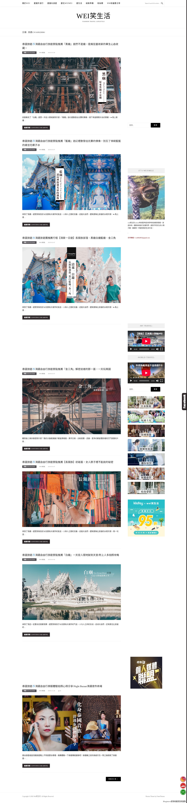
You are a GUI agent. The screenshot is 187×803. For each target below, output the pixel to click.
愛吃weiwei (67, 3)
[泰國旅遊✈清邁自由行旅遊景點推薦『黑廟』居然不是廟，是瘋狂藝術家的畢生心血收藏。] (71, 85)
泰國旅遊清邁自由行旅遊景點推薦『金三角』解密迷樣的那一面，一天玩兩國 (66, 369)
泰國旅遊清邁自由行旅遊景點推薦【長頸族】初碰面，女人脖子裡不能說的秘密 (67, 462)
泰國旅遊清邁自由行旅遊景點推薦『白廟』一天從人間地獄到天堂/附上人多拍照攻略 (70, 555)
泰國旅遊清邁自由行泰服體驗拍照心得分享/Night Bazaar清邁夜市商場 (62, 686)
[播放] (131, 349)
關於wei (26, 3)
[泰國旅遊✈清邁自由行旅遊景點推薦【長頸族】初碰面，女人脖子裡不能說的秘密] (71, 499)
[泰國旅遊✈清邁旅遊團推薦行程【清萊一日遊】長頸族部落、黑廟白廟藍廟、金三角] (71, 275)
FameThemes (161, 796)
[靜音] (157, 349)
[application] (146, 341)
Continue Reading (39, 127)
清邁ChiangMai (29, 52)
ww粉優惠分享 (113, 3)
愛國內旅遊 (52, 3)
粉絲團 (100, 3)
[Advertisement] (71, 346)
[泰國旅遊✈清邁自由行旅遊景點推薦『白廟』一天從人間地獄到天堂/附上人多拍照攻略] (71, 592)
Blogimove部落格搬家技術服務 (174, 801)
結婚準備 (90, 3)
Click (184, 401)
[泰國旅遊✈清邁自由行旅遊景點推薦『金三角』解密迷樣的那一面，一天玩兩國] (71, 406)
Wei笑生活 (93, 16)
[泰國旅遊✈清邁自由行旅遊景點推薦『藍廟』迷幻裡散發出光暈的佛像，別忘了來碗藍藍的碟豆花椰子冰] (71, 182)
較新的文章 (112, 779)
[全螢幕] (161, 349)
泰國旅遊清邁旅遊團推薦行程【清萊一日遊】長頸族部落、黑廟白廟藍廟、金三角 (69, 238)
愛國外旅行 (39, 3)
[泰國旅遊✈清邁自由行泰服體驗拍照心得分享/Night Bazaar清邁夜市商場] (71, 723)
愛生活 (79, 3)
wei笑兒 (42, 52)
